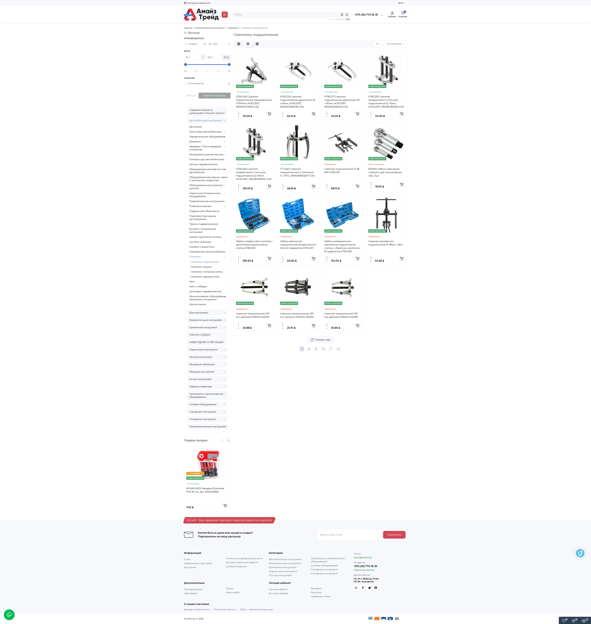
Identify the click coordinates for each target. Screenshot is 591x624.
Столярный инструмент (202, 419)
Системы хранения (200, 242)
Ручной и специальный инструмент (202, 230)
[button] (222, 440)
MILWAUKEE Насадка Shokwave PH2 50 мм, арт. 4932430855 (205, 490)
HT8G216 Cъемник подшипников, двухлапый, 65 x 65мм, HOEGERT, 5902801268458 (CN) (297, 101)
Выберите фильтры (214, 95)
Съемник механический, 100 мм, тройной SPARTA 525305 (297, 315)
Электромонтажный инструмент (207, 426)
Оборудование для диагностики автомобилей (207, 171)
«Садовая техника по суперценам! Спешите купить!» (207, 111)
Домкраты (195, 141)
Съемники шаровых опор (205, 276)
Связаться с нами (320, 596)
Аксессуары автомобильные (205, 131)
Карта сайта (232, 592)
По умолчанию (394, 44)
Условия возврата (236, 566)
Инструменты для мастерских (206, 154)
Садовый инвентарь (200, 386)
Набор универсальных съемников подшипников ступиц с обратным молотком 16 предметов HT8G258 (342, 246)
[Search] (346, 14)
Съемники (195, 256)
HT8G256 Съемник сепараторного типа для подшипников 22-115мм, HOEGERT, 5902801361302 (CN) (253, 174)
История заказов (278, 593)
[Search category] (342, 14)
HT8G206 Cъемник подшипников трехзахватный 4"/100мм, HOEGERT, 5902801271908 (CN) (254, 101)
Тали (192, 281)
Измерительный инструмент (205, 320)
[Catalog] (225, 15)
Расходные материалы (202, 364)
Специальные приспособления (207, 251)
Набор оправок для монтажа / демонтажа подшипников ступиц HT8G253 (254, 244)
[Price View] (257, 44)
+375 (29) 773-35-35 (366, 14)
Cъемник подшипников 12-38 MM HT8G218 (341, 170)
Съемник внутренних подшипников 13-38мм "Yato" (385, 243)
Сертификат (191, 593)
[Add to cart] (225, 506)
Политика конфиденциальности (244, 558)
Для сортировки (198, 312)
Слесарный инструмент (202, 411)
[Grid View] (248, 44)
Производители (193, 589)
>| (338, 348)
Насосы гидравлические (203, 164)
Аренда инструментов (196, 609)
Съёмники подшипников (205, 262)
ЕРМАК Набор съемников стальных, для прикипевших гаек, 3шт (385, 172)
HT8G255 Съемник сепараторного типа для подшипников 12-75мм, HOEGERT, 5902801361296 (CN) (386, 101)
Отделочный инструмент (203, 349)
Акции (229, 588)
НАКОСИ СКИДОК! (200, 334)
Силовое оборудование (203, 404)
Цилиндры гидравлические (205, 291)
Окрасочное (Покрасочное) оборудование (205, 195)
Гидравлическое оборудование (207, 136)
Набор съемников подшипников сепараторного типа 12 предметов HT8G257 (298, 244)
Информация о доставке (198, 563)
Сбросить (191, 95)
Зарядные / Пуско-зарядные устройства (205, 148)
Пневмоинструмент (200, 206)
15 (377, 44)
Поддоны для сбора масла (204, 211)
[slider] (185, 64)
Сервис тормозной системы (205, 237)
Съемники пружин (201, 266)
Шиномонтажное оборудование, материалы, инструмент (207, 298)
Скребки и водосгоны (201, 246)
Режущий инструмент (202, 371)
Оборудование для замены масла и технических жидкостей (208, 179)
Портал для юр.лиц (225, 609)
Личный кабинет (278, 589)
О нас (187, 559)
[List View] (238, 44)
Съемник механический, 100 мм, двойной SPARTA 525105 (253, 315)
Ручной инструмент (200, 379)
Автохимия (195, 126)
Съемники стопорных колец (207, 271)
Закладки (316, 588)
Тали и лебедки (198, 286)
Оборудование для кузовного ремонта (206, 187)
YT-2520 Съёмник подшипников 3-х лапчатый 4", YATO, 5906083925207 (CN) (297, 172)
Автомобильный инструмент (205, 120)
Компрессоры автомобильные (206, 159)
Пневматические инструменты (207, 201)
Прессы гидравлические (203, 224)
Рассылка (316, 592)
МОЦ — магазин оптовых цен (256, 609)
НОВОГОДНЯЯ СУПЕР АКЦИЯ (206, 342)
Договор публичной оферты (242, 562)
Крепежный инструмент (203, 327)
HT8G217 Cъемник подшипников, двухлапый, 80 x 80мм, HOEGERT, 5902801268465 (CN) (342, 101)
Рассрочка (190, 567)
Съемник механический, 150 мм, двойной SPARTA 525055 (341, 315)
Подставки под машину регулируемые (202, 218)
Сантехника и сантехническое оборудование (206, 395)
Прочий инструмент (201, 357)
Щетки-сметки (197, 304)
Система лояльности (198, 3)
